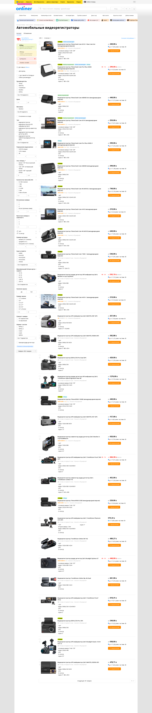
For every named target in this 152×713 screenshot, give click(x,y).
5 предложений (114, 507)
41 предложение (114, 669)
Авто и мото (29, 25)
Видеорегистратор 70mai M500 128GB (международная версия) (79, 399)
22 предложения (114, 172)
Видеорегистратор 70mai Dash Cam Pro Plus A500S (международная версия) (74, 68)
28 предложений (114, 260)
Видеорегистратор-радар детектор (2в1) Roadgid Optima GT (78, 558)
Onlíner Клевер (91, 2)
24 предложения (114, 304)
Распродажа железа (118, 20)
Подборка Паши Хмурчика (136, 20)
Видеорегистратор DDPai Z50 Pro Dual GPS (72, 358)
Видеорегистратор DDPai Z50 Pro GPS (70, 621)
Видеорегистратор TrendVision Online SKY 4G (73, 539)
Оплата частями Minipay (46, 20)
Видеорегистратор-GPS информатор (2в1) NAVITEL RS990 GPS (78, 662)
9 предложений (114, 51)
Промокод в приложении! (26, 20)
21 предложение (114, 648)
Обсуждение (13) (74, 71)
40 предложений (114, 73)
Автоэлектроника (39, 25)
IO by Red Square (63, 20)
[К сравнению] (39, 41)
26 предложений (114, 383)
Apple (105, 20)
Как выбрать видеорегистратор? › (27, 38)
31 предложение (114, 150)
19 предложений (114, 238)
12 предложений (114, 484)
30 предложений (114, 423)
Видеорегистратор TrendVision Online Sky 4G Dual (74, 578)
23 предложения (114, 127)
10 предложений (114, 104)
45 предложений (114, 364)
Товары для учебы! (78, 20)
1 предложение (114, 524)
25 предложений (114, 195)
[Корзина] (134, 9)
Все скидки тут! (94, 20)
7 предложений (114, 406)
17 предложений (114, 322)
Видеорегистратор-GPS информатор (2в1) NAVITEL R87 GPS (77, 316)
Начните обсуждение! (74, 48)
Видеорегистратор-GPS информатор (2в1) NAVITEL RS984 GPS (78, 336)
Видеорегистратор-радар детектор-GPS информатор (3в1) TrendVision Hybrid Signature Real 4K (78, 377)
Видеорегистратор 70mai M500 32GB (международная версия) (79, 500)
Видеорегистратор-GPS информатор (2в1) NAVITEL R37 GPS (77, 417)
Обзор (88, 64)
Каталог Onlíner (21, 25)
